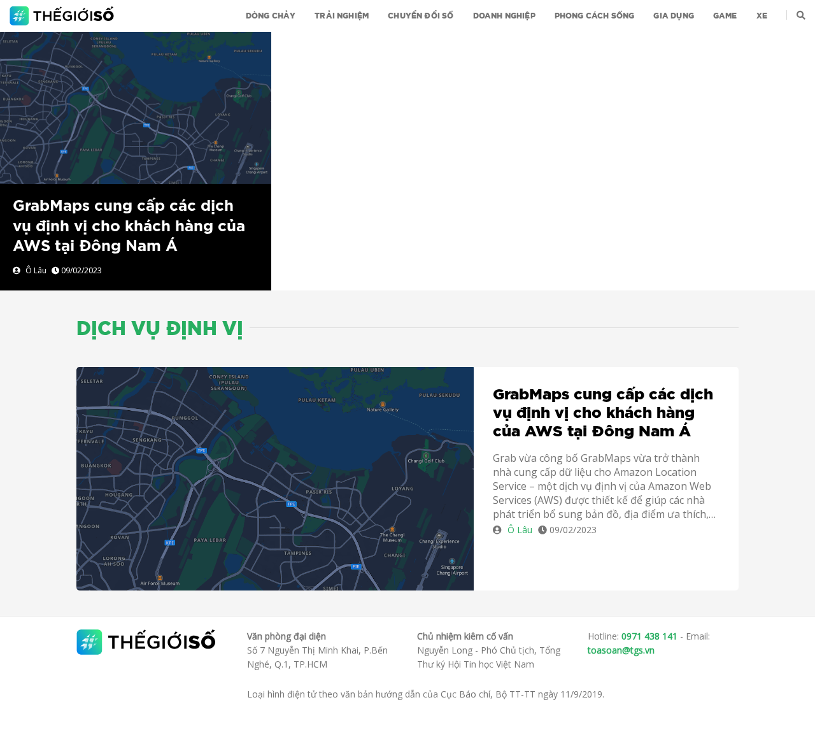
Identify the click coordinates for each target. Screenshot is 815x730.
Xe (761, 16)
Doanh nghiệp (504, 16)
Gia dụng (673, 16)
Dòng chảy (271, 16)
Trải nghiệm (342, 16)
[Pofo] (63, 15)
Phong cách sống (595, 16)
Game (725, 16)
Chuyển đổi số (420, 16)
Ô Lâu (35, 270)
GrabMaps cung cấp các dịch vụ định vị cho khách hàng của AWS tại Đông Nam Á (129, 226)
